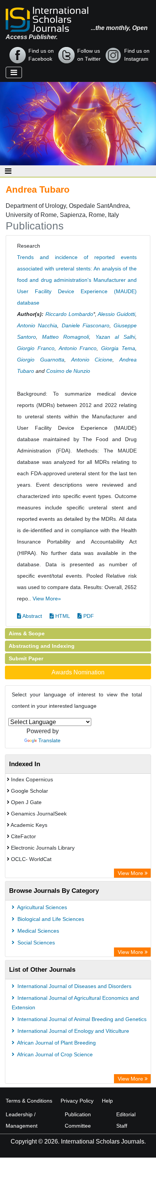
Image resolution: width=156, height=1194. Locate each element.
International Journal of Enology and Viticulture (72, 1031)
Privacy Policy (77, 1101)
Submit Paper (26, 658)
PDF (88, 616)
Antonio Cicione (92, 360)
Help (107, 1101)
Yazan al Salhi (115, 337)
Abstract (31, 616)
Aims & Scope (27, 633)
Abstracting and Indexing (42, 646)
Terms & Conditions (29, 1101)
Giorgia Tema (118, 348)
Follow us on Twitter (89, 55)
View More (131, 873)
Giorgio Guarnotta (40, 360)
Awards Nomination (78, 672)
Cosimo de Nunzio (68, 371)
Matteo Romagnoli (65, 337)
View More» (47, 598)
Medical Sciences (37, 931)
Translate (49, 740)
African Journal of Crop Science (54, 1054)
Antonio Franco (78, 348)
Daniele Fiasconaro (85, 325)
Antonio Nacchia (37, 325)
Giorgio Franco (36, 348)
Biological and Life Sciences (50, 919)
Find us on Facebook (41, 55)
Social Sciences (35, 942)
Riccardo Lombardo (69, 314)
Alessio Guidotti (116, 314)
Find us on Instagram (137, 55)
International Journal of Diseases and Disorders (73, 986)
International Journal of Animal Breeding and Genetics (81, 1019)
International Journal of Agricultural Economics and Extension (75, 1002)
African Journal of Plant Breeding (56, 1043)
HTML (62, 616)
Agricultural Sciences (41, 907)
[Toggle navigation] (14, 72)
